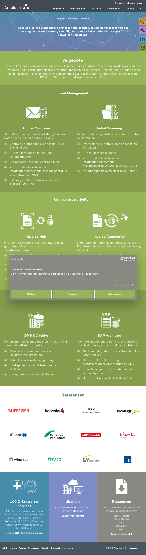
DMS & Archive (36, 335)
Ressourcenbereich (122, 534)
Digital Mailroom (36, 128)
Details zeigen (122, 285)
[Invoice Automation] (109, 221)
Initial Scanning (109, 128)
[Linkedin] (142, 38)
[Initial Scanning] (109, 112)
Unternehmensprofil (73, 516)
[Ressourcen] (121, 487)
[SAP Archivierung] (109, 320)
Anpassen (73, 294)
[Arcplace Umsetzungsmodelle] (73, 487)
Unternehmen (78, 8)
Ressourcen (113, 8)
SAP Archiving (109, 335)
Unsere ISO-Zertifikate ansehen (24, 533)
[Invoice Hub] (36, 221)
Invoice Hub (36, 237)
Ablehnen (31, 294)
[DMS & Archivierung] (36, 320)
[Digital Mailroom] (36, 112)
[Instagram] (142, 47)
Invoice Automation (109, 237)
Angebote (58, 8)
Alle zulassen (114, 294)
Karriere (96, 8)
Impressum (133, 548)
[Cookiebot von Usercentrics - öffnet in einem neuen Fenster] (104, 259)
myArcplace (136, 3)
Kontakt (131, 8)
